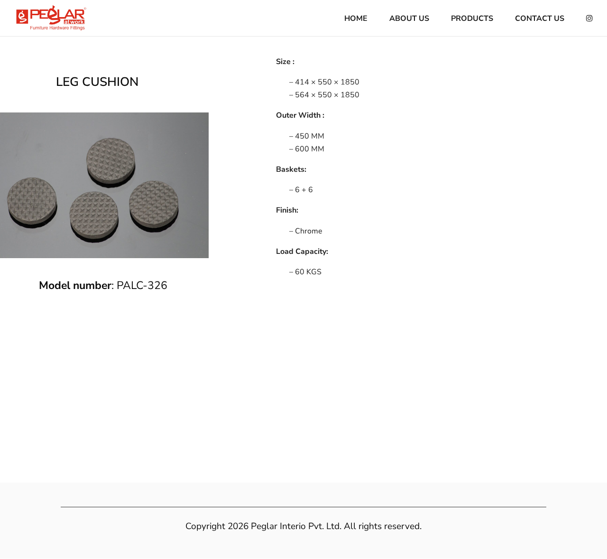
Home (356, 19)
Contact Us (539, 19)
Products (472, 19)
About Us (409, 19)
